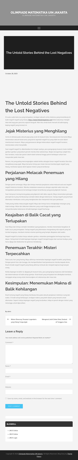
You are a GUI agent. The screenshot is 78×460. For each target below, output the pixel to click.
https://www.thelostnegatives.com (40, 120)
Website (8, 387)
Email (7, 377)
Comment (9, 342)
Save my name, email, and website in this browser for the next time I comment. (35, 398)
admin (9, 311)
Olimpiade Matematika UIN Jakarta (39, 12)
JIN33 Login (13, 438)
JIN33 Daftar (14, 430)
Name (8, 366)
